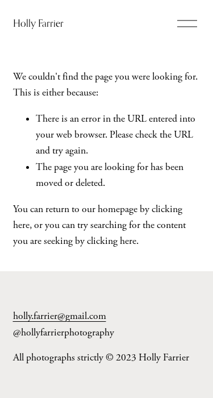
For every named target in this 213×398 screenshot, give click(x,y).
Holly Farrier (38, 23)
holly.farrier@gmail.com (59, 316)
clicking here (111, 241)
